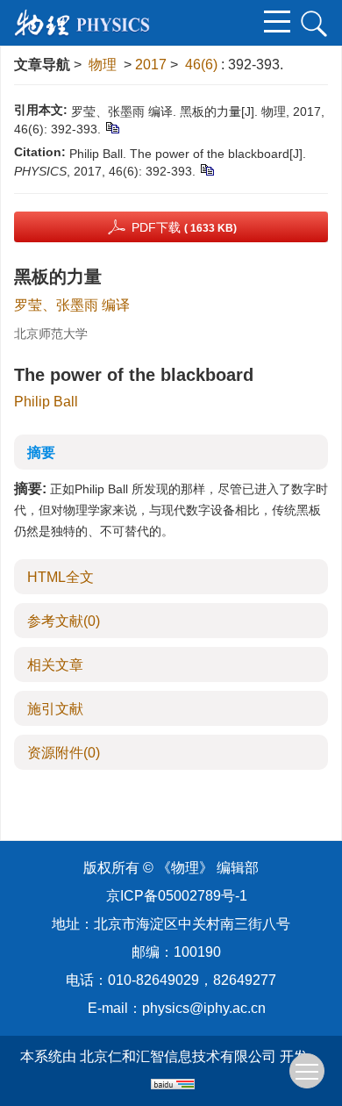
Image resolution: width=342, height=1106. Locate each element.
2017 (151, 64)
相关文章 (55, 664)
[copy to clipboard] (206, 169)
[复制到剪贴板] (112, 127)
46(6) (203, 64)
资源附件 (63, 752)
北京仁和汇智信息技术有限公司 (178, 1056)
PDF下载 (184, 227)
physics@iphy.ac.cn (204, 1008)
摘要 (41, 452)
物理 (103, 64)
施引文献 (55, 708)
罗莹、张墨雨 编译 (72, 305)
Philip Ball (46, 401)
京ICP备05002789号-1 (176, 895)
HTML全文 (60, 577)
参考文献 (63, 621)
